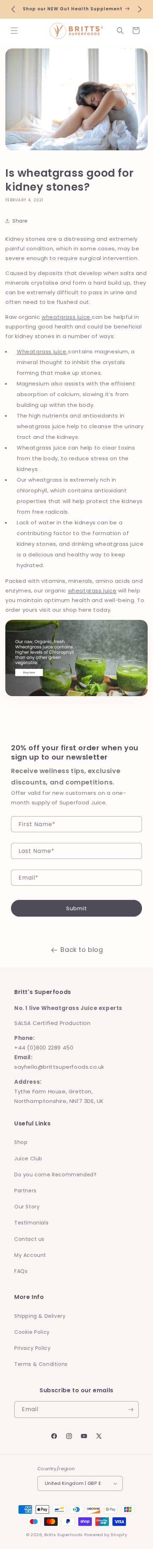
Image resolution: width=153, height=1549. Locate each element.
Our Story (26, 1206)
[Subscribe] (130, 1409)
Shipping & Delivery (39, 1316)
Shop (20, 1142)
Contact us (29, 1239)
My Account (30, 1255)
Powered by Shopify (105, 1535)
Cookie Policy (32, 1332)
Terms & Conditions (41, 1364)
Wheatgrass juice (42, 351)
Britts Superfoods (63, 1535)
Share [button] (20, 220)
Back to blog (81, 949)
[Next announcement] (140, 9)
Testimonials (31, 1222)
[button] (14, 30)
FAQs (20, 1271)
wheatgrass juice (66, 317)
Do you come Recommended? (55, 1174)
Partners (25, 1190)
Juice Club (28, 1158)
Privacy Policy (32, 1348)
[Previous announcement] (13, 9)
